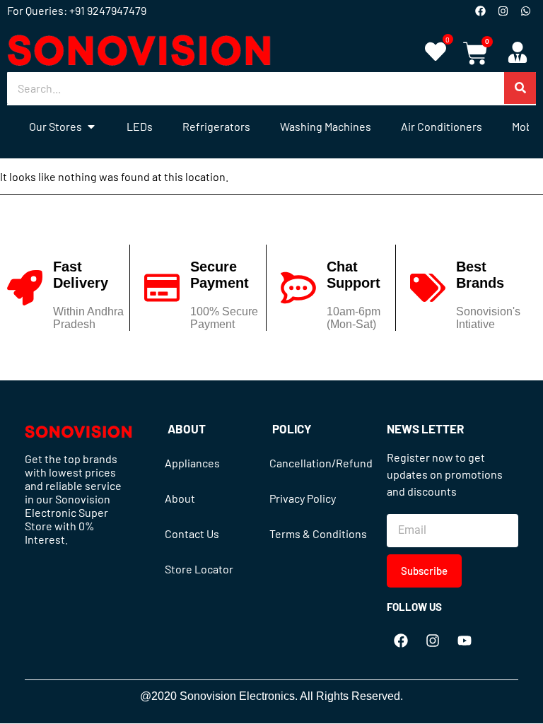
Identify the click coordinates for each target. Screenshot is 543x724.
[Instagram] (502, 10)
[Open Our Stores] (91, 126)
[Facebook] (480, 10)
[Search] (520, 88)
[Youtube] (464, 640)
